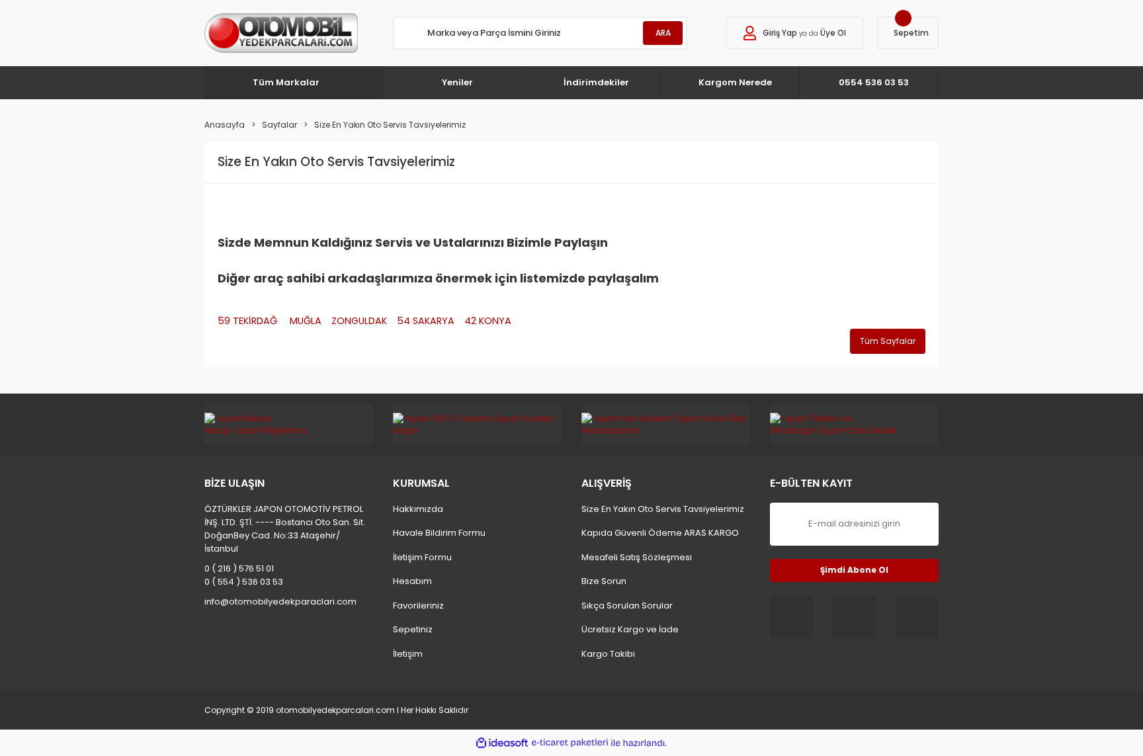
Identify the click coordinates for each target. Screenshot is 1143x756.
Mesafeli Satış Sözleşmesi (636, 557)
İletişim (408, 654)
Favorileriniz (418, 605)
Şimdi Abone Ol (854, 569)
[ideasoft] (502, 743)
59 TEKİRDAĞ (249, 320)
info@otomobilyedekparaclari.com (280, 601)
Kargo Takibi (608, 654)
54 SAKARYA (425, 320)
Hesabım (412, 581)
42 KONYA (487, 320)
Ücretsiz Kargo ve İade (630, 629)
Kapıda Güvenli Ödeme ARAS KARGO (660, 532)
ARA (663, 32)
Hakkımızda (418, 509)
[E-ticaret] (570, 743)
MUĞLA (305, 320)
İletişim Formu (422, 557)
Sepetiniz (413, 629)
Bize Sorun (603, 581)
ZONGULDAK (359, 320)
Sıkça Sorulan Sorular (627, 605)
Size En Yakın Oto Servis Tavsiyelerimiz (662, 509)
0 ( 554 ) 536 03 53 (243, 581)
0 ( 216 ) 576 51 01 (239, 568)
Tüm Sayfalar (887, 341)
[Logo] (281, 33)
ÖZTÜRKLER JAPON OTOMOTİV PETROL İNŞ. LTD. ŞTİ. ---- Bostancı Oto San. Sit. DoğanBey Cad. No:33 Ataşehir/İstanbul (284, 529)
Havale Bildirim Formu (439, 532)
